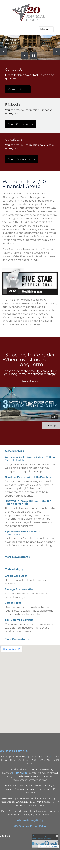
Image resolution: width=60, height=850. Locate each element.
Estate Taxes (13, 602)
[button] (46, 29)
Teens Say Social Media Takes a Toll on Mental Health (30, 459)
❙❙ (34, 55)
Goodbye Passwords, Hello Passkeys (28, 477)
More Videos (30, 381)
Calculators (14, 569)
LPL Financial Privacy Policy (30, 826)
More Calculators (17, 639)
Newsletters (14, 451)
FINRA (16, 772)
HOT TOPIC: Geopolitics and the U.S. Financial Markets (28, 502)
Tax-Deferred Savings (19, 619)
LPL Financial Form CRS (14, 750)
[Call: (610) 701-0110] (50, 756)
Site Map (5, 835)
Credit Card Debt (16, 575)
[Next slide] (56, 51)
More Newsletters (17, 556)
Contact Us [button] (16, 89)
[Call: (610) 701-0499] (26, 756)
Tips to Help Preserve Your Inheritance (22, 533)
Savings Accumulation (19, 589)
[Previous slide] (3, 51)
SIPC (24, 772)
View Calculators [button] (20, 159)
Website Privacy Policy (30, 820)
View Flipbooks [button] (19, 124)
